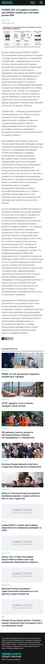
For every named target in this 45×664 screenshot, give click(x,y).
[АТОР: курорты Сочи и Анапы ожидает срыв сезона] (22, 397)
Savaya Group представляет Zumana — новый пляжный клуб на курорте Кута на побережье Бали (22, 623)
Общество (19, 3)
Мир (3, 617)
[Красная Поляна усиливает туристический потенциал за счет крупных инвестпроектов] (22, 582)
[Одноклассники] (9, 338)
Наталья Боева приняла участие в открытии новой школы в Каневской (21, 465)
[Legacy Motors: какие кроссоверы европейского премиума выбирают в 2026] (22, 518)
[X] (3, 338)
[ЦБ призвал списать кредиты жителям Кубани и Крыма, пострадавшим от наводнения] (22, 426)
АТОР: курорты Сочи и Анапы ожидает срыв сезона (17, 404)
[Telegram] (12, 338)
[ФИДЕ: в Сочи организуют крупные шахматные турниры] (22, 367)
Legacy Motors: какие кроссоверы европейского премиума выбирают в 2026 (21, 528)
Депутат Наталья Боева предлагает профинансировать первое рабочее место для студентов (21, 496)
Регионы (5, 460)
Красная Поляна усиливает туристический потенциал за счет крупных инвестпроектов (20, 591)
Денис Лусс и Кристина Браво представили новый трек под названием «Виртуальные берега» (20, 559)
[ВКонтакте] (6, 338)
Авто (4, 521)
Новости (5, 370)
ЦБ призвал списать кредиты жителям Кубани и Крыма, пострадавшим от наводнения (18, 435)
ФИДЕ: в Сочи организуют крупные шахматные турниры (20, 375)
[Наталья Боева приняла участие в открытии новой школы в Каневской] (22, 457)
